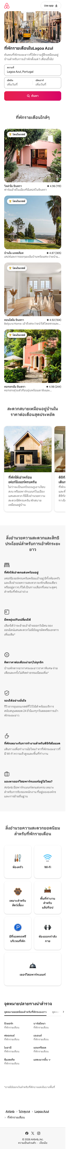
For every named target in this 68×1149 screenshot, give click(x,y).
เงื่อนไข (43, 1142)
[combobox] (32, 72)
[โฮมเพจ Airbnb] (6, 5)
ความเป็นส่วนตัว (27, 1142)
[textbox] (18, 84)
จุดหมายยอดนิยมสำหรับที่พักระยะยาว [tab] (25, 1012)
